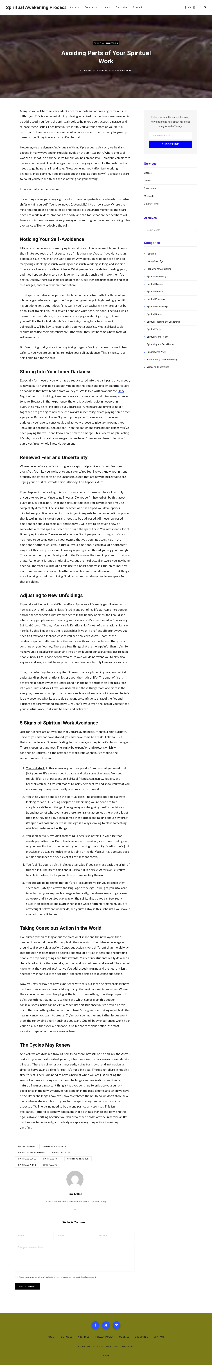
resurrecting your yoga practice (75, 326)
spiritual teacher (78, 1159)
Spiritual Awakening (106, 43)
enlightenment (26, 1146)
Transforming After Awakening (162, 359)
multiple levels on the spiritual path (80, 152)
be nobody (46, 1122)
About (52, 1337)
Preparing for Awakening (159, 269)
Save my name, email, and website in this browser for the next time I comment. (57, 1277)
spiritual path (51, 1159)
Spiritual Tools (154, 329)
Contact (158, 1337)
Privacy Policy (104, 1337)
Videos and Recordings (158, 367)
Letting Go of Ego (155, 261)
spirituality (50, 1165)
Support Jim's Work (156, 352)
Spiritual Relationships (158, 306)
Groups (147, 180)
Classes (148, 173)
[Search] (203, 7)
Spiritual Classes (155, 284)
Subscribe (141, 1337)
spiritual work (27, 1165)
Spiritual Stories (154, 314)
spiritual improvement (31, 1153)
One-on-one (150, 188)
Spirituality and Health (157, 337)
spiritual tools (67, 121)
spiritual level (27, 1159)
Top (106, 1355)
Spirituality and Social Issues (160, 344)
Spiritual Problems (156, 299)
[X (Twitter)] (106, 1325)
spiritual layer (61, 1153)
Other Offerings (152, 204)
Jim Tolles (90, 70)
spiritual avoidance (54, 1146)
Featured (151, 254)
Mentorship (149, 196)
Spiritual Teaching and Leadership (163, 322)
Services (66, 1337)
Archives (84, 1337)
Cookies (124, 1337)
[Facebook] (95, 1325)
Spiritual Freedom (155, 291)
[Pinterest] (116, 1325)
